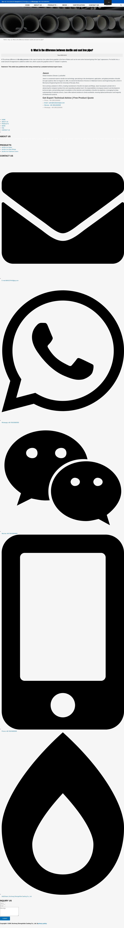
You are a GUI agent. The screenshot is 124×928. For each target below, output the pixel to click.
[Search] (121, 5)
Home (5, 39)
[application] (43, 5)
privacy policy (42, 923)
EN (109, 2)
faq (9, 39)
